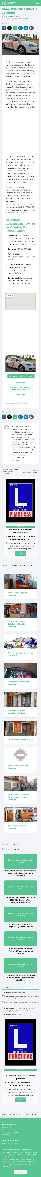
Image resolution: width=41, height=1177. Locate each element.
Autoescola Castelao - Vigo (15, 992)
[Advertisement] (20, 131)
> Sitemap (5, 1135)
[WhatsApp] (15, 28)
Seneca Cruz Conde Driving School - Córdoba (10, 471)
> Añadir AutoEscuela (9, 1143)
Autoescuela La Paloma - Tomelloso (30, 471)
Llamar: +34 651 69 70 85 (22, 376)
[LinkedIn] (20, 28)
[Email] (31, 28)
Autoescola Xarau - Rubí (14, 1014)
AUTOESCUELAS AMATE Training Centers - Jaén (22, 1003)
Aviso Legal (7, 1127)
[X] (9, 28)
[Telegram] (25, 28)
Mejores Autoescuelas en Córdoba (16, 403)
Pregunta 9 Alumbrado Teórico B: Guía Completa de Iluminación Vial (20, 1009)
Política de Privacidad (10, 1132)
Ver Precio (20, 554)
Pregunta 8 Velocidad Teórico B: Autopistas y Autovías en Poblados (22, 998)
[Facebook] (4, 28)
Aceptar (20, 1172)
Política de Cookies (9, 1130)
